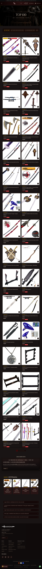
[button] (21, 3)
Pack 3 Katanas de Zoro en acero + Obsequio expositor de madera (30, 444)
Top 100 (7, 30)
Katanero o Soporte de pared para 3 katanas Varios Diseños (30, 368)
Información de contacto (18, 567)
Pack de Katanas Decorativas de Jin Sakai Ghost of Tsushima (10, 111)
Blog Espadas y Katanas (12, 549)
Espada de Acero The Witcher (27, 417)
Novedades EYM (31, 30)
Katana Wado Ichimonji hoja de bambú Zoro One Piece (11, 188)
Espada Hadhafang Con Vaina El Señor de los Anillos (30, 316)
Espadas (3, 542)
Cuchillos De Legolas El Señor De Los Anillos (11, 265)
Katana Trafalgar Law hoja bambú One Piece (11, 162)
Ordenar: (30, 35)
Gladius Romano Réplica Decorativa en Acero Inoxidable (11, 316)
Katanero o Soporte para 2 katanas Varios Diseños (10, 290)
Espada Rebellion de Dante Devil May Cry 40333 (30, 240)
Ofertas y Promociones (20, 17)
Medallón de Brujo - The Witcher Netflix (10, 367)
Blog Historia (11, 551)
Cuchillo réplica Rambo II (26, 289)
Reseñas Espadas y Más (21, 546)
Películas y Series (4, 549)
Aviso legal (26, 567)
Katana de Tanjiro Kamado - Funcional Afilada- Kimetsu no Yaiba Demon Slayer (30, 188)
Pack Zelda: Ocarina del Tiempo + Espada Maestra (10, 214)
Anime (3, 547)
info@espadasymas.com (5, 530)
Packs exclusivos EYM (18, 30)
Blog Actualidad (11, 544)
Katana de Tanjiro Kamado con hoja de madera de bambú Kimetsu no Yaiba (30, 85)
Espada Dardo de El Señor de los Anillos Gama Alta (30, 111)
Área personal (20, 542)
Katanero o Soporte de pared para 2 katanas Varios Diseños (30, 393)
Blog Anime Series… (12, 546)
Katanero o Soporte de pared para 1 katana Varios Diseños (10, 393)
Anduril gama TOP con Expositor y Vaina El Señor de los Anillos (29, 58)
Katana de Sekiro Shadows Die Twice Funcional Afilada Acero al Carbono (30, 137)
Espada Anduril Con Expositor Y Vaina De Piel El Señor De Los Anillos (11, 444)
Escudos (3, 544)
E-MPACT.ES (27, 561)
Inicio (14, 17)
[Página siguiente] (25, 450)
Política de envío (33, 565)
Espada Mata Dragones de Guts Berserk (10, 84)
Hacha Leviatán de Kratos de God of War (10, 136)
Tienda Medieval (4, 546)
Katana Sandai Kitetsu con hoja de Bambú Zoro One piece (10, 241)
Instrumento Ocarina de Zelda (27, 342)
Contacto (19, 544)
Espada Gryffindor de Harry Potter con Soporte (30, 162)
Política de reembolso (9, 565)
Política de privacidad (17, 565)
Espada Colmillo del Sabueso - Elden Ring (29, 265)
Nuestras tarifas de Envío (21, 547)
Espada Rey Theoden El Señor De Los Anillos (30, 213)
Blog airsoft (10, 547)
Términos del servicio (26, 565)
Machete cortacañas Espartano (8, 342)
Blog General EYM (11, 542)
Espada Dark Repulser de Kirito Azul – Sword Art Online (11, 417)
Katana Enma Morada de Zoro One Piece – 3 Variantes (11, 58)
